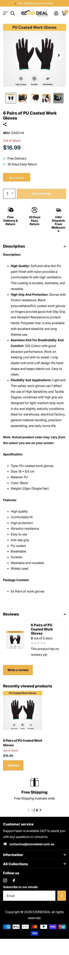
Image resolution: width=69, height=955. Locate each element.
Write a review (18, 670)
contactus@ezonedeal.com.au (31, 844)
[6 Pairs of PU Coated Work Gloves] (22, 710)
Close (34, 854)
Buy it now (16, 178)
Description (14, 246)
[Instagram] (5, 880)
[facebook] (14, 880)
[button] (58, 55)
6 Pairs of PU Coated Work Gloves (22, 743)
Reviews (11, 614)
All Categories (5, 13)
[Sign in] (56, 13)
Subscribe (61, 896)
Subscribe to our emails (20, 887)
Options (13, 765)
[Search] (13, 13)
